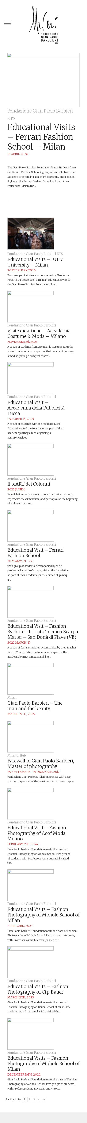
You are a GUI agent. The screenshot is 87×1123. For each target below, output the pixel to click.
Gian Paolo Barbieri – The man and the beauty (35, 705)
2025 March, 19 (19, 642)
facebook (43, 1118)
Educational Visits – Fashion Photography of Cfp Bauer (37, 989)
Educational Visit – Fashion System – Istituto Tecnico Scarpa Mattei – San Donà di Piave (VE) (42, 631)
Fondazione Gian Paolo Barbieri (31, 325)
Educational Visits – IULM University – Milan (35, 262)
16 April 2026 (17, 154)
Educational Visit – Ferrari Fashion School (35, 552)
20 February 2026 (21, 270)
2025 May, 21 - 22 (20, 561)
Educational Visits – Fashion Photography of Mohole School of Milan (43, 914)
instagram (69, 1118)
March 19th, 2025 (21, 714)
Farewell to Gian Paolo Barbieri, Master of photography (40, 763)
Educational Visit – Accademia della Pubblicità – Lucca (38, 408)
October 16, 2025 (20, 419)
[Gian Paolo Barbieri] (43, 25)
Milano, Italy (17, 755)
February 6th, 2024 (22, 844)
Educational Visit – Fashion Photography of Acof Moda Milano (36, 833)
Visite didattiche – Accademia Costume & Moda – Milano (39, 333)
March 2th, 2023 (20, 997)
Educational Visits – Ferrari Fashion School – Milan (41, 136)
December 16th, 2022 (24, 1074)
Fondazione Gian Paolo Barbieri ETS (35, 254)
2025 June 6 (16, 489)
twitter (17, 1118)
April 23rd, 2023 (20, 926)
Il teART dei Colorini (28, 484)
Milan (11, 697)
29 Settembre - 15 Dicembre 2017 (33, 772)
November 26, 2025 (22, 342)
